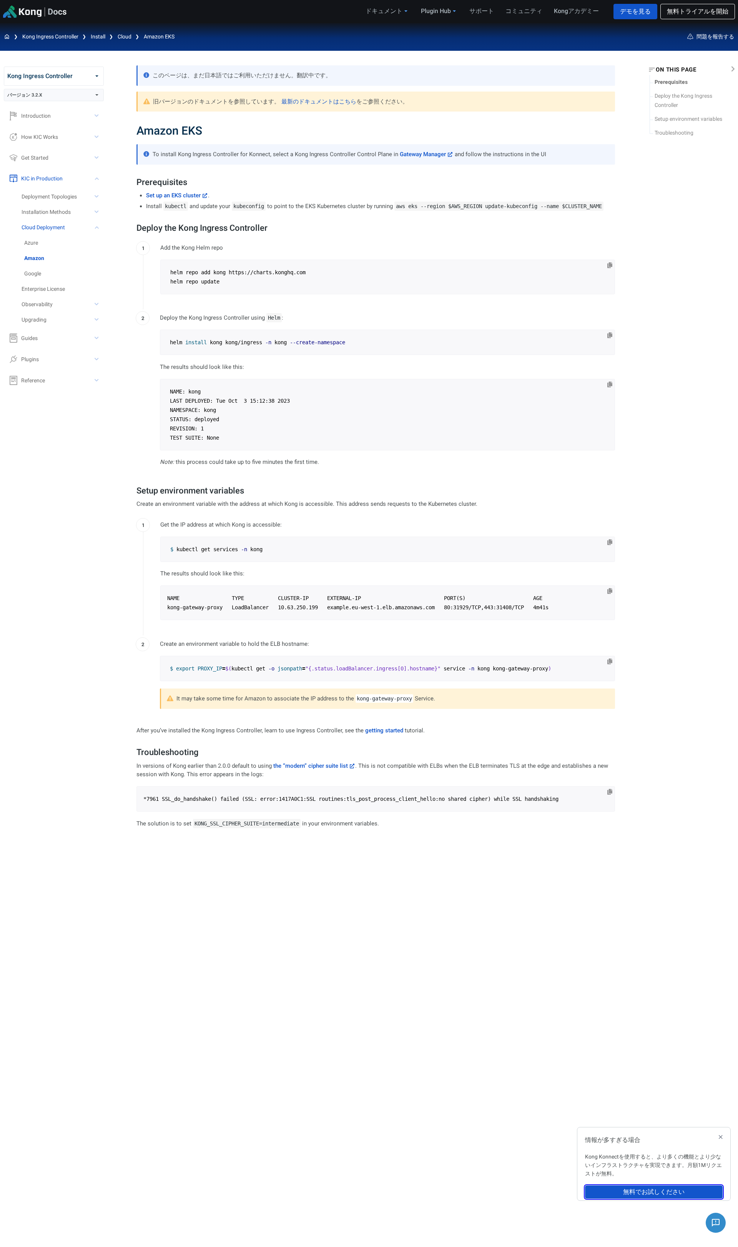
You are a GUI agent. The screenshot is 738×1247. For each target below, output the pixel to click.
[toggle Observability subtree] (97, 304)
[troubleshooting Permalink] (132, 752)
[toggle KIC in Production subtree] (97, 178)
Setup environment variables (688, 119)
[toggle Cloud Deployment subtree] (97, 227)
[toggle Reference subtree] (97, 380)
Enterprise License (43, 289)
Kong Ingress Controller (50, 36)
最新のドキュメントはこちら (318, 101)
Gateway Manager (423, 154)
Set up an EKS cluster (173, 195)
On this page (676, 69)
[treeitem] (64, 258)
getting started (384, 730)
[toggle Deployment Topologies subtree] (97, 196)
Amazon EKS (159, 36)
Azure (31, 243)
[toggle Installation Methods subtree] (97, 212)
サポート (481, 11)
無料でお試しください (654, 1191)
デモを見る (635, 11)
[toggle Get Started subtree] (97, 158)
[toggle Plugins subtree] (97, 359)
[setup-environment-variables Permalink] (132, 490)
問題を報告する (715, 36)
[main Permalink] (131, 130)
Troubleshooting (674, 133)
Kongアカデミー (576, 11)
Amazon (34, 258)
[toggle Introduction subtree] (97, 116)
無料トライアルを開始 (697, 11)
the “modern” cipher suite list (310, 765)
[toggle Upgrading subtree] (97, 320)
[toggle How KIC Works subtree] (97, 137)
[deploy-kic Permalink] (132, 228)
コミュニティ (523, 11)
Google (32, 273)
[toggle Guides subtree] (97, 338)
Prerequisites (671, 82)
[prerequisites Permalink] (132, 182)
